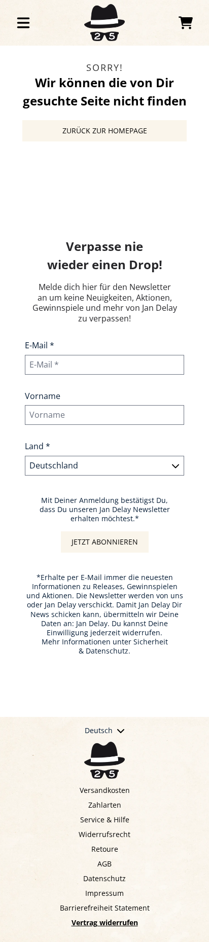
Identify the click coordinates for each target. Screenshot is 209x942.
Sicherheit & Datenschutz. (123, 646)
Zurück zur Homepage (104, 130)
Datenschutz (104, 878)
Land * (37, 446)
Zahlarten (104, 805)
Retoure (104, 849)
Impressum (104, 893)
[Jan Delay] (104, 22)
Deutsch (99, 730)
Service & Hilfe (104, 819)
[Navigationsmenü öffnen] (23, 23)
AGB (104, 863)
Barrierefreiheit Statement (105, 908)
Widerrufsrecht (104, 834)
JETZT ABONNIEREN (105, 542)
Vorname (42, 396)
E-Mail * (39, 345)
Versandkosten (105, 790)
